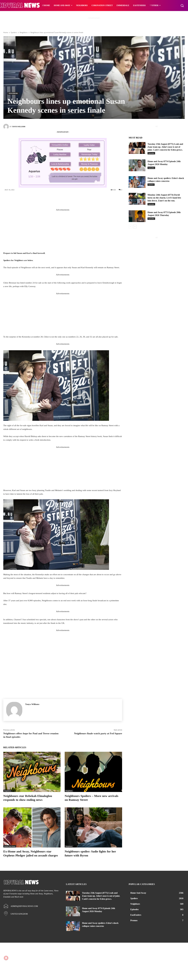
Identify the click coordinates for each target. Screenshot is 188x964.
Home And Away (9, 846)
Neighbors (24, 32)
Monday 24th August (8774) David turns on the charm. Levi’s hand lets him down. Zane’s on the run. (164, 198)
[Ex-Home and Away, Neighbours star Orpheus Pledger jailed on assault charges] (32, 827)
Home (5, 32)
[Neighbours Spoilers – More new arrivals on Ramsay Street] (93, 772)
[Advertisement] (62, 231)
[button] (182, 5)
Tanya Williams (18, 126)
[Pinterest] (73, 199)
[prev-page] (130, 226)
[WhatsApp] (81, 199)
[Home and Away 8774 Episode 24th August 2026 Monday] (137, 165)
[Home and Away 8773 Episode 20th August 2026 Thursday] (137, 216)
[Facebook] (56, 199)
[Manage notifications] (6, 958)
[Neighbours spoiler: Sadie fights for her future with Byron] (93, 827)
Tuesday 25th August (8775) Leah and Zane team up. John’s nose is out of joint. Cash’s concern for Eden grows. (165, 147)
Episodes (151, 153)
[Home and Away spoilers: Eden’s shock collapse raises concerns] (137, 182)
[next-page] (135, 226)
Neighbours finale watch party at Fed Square (98, 733)
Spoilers (14, 32)
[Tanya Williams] (6, 126)
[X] (65, 199)
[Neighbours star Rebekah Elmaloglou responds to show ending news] (32, 772)
